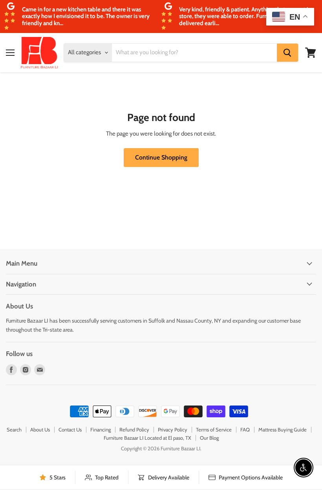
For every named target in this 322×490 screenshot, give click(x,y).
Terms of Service (214, 429)
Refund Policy (134, 429)
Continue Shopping (161, 157)
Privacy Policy (172, 429)
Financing (100, 429)
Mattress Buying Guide (282, 429)
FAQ (245, 429)
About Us (40, 429)
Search (14, 429)
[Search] (287, 53)
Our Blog (209, 438)
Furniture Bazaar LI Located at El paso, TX (147, 438)
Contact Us (70, 429)
